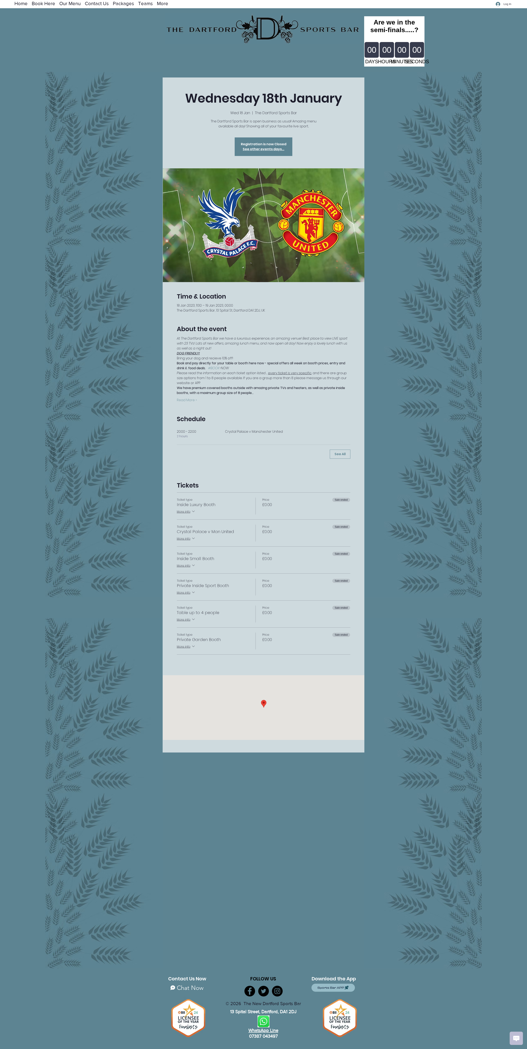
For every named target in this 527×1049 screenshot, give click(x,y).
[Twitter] (263, 991)
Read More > (187, 400)
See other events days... (263, 149)
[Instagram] (277, 991)
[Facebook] (249, 991)
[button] (145, 3)
